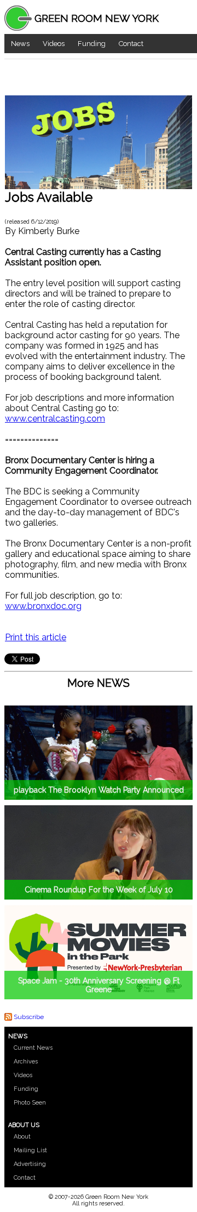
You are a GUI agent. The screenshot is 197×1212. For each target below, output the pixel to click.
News (20, 43)
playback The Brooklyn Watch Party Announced (99, 790)
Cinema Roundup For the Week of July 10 (99, 889)
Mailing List (30, 1150)
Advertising (30, 1164)
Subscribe (29, 1017)
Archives (26, 1061)
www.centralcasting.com (55, 418)
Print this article (35, 637)
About (22, 1136)
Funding (92, 43)
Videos (54, 43)
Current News (33, 1047)
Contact (131, 43)
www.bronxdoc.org (43, 606)
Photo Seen (30, 1102)
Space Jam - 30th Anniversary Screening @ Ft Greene (98, 985)
